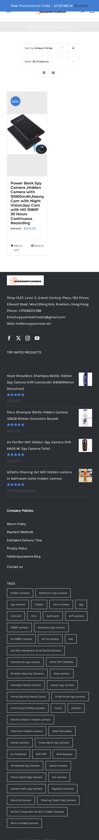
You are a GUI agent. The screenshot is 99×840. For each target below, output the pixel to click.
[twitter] (18, 338)
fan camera (59, 777)
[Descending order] (73, 48)
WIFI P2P (41, 754)
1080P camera (19, 627)
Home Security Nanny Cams (28, 696)
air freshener (18, 754)
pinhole (76, 708)
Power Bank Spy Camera (54, 742)
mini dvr (16, 616)
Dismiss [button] (81, 5)
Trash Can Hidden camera (27, 731)
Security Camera (21, 800)
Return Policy (16, 524)
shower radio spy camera (26, 788)
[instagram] (27, 338)
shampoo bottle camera (26, 685)
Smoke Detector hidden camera (30, 719)
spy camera (18, 604)
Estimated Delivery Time (24, 540)
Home (31, 27)
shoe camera (62, 673)
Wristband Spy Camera (25, 765)
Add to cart (18, 247)
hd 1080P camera (21, 639)
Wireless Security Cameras (27, 673)
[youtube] (37, 338)
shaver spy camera (62, 685)
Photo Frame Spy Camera (26, 777)
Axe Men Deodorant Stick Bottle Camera (36, 650)
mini (34, 616)
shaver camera (20, 742)
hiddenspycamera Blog (24, 556)
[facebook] (9, 338)
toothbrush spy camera (25, 662)
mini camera (61, 604)
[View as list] (53, 72)
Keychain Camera (63, 788)
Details (39, 245)
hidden (39, 604)
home (58, 708)
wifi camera (76, 616)
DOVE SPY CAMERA (61, 662)
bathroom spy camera (53, 593)
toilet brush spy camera (70, 696)
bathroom (53, 616)
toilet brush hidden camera (28, 708)
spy (81, 604)
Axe (71, 639)
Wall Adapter (64, 754)
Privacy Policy (17, 548)
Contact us (15, 567)
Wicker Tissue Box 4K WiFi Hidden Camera (37, 811)
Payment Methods (20, 532)
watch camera (58, 765)
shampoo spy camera (51, 627)
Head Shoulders (62, 731)
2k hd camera (50, 639)
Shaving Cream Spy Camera (58, 800)
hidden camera (20, 593)
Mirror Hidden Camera (24, 823)
